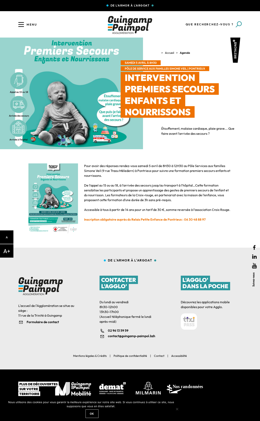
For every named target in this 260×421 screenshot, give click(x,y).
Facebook (254, 247)
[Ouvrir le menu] (21, 24)
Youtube (254, 265)
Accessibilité (179, 356)
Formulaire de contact (43, 322)
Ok (92, 413)
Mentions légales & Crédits (90, 356)
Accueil (169, 53)
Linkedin (254, 256)
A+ (6, 251)
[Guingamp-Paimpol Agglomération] (130, 25)
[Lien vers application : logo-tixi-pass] (189, 321)
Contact (159, 356)
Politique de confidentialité (130, 356)
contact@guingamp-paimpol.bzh (131, 336)
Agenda (185, 53)
